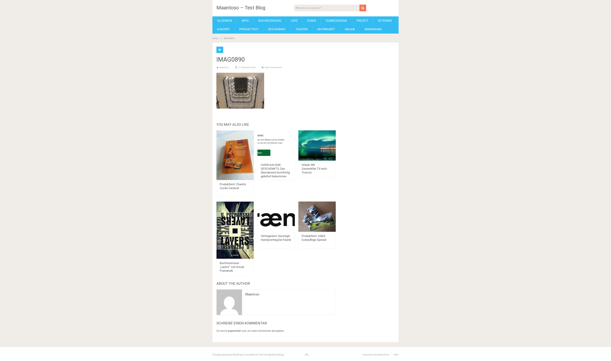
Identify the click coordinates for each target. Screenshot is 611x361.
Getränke (385, 20)
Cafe (294, 20)
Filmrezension (336, 20)
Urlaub (350, 29)
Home (215, 38)
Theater (301, 29)
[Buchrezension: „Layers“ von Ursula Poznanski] (235, 230)
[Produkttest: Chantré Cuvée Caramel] (235, 155)
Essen (311, 20)
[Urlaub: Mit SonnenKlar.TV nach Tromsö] (317, 145)
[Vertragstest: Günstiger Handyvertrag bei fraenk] (276, 217)
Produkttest (249, 29)
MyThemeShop (276, 354)
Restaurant (277, 29)
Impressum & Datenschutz (376, 354)
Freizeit (362, 20)
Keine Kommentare (273, 67)
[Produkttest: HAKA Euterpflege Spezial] (317, 217)
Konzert (223, 29)
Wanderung (373, 29)
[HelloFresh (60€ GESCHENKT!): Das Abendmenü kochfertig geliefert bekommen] (276, 145)
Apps (245, 20)
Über (396, 354)
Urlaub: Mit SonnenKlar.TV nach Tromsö (314, 168)
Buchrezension (269, 20)
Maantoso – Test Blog (240, 7)
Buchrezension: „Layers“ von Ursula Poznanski (232, 266)
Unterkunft (326, 29)
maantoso (224, 67)
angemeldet (234, 330)
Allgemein (224, 20)
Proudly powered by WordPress (228, 354)
